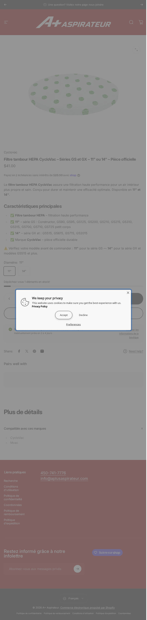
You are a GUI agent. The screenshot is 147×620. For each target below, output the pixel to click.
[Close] (128, 293)
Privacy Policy (39, 306)
